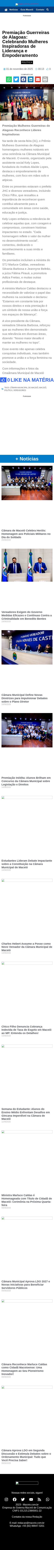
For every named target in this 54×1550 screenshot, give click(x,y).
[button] (47, 10)
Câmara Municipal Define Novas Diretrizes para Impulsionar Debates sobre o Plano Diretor (25, 698)
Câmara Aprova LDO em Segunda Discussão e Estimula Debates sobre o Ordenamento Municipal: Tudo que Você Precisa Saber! (26, 1455)
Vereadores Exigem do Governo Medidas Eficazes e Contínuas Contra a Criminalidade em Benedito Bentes (27, 615)
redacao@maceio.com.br (31, 1523)
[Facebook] (14, 1499)
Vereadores (19, 390)
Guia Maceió (27, 9)
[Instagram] (6, 1499)
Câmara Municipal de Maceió (24, 388)
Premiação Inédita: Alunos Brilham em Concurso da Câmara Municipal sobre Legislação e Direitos (26, 781)
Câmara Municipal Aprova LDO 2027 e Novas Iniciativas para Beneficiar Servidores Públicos (26, 1285)
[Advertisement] (27, 21)
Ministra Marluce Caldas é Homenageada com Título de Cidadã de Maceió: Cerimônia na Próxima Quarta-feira (27, 1200)
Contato (40, 9)
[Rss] (39, 1499)
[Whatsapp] (47, 1499)
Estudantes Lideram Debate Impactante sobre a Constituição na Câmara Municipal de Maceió (27, 864)
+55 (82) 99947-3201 (33, 1526)
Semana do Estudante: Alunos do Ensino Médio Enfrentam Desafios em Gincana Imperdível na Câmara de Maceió (26, 1113)
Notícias (13, 9)
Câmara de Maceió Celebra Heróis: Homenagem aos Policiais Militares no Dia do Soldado (26, 534)
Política (27, 62)
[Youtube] (31, 1499)
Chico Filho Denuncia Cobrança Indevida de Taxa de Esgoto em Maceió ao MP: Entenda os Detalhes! (26, 1030)
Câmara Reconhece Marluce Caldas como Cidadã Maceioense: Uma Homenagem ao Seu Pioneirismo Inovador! (24, 1369)
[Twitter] (23, 1499)
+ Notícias (27, 459)
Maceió (42, 388)
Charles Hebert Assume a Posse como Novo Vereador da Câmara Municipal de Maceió (27, 947)
